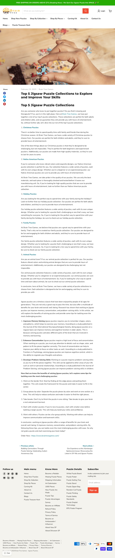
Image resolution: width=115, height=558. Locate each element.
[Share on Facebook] (4, 93)
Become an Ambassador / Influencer (50, 521)
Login (103, 11)
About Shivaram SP (52, 530)
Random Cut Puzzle (73, 490)
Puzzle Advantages (52, 499)
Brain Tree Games (69, 114)
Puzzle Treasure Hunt (21, 25)
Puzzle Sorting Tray (73, 480)
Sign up (93, 490)
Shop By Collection (38, 18)
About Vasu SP (50, 527)
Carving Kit (72, 18)
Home (5, 18)
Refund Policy (50, 509)
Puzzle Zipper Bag (73, 486)
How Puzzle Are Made (20, 543)
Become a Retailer (52, 473)
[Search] (86, 11)
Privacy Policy (50, 512)
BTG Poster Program (74, 508)
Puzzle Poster (71, 477)
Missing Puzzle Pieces (53, 477)
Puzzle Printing (72, 493)
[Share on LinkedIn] (4, 100)
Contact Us (96, 18)
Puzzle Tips (49, 496)
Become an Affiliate (52, 505)
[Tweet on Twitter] (4, 96)
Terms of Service (51, 515)
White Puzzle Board (74, 473)
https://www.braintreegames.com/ (45, 436)
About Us (84, 18)
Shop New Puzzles (19, 18)
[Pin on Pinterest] (4, 104)
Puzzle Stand (71, 483)
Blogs (5, 25)
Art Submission (51, 483)
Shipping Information (53, 480)
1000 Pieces (50, 486)
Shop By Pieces (30, 483)
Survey (47, 502)
